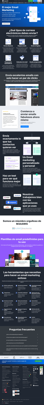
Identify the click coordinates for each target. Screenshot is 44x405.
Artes (4, 390)
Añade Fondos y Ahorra (26, 374)
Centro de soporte (38, 361)
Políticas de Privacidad (6, 401)
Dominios (3, 2)
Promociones (35, 383)
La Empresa (4, 368)
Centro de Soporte (15, 368)
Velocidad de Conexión (16, 381)
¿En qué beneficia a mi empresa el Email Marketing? (16, 340)
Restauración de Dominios (17, 379)
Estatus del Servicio (16, 371)
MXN (11, 399)
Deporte (4, 392)
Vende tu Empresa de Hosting (5, 378)
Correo (25, 2)
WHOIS (32, 2)
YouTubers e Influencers (6, 386)
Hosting (7, 2)
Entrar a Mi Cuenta (25, 368)
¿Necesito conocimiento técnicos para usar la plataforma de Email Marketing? (21, 345)
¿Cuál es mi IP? (15, 376)
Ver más (29, 2)
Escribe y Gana (4, 387)
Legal (2, 401)
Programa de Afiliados (5, 382)
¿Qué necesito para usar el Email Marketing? (15, 343)
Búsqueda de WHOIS (16, 375)
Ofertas (35, 2)
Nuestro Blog (4, 375)
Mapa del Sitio (21, 401)
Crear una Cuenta (25, 370)
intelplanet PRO (4, 383)
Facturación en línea (26, 377)
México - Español (5, 399)
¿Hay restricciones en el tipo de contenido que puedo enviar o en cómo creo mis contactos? (22, 349)
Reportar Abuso (15, 370)
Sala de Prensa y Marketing (6, 371)
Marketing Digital (21, 2)
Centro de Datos (4, 374)
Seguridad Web (15, 2)
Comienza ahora (6, 23)
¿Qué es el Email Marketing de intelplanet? (14, 334)
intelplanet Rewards (26, 375)
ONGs (4, 389)
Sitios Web (10, 2)
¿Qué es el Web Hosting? (16, 378)
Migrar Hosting (15, 385)
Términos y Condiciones (13, 401)
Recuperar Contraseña (26, 371)
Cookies (17, 401)
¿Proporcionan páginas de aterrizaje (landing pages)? (17, 337)
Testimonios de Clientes (6, 370)
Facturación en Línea (16, 382)
